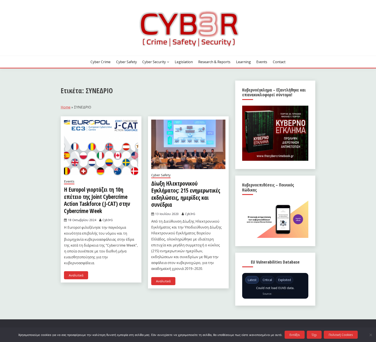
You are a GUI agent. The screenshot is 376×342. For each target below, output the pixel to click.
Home (65, 107)
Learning (243, 61)
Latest (252, 280)
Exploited (284, 280)
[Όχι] (370, 335)
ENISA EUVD (280, 294)
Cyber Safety (126, 61)
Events (261, 61)
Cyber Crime (101, 61)
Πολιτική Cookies (341, 335)
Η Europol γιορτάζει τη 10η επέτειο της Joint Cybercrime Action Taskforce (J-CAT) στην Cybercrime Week (97, 200)
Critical (267, 280)
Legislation (184, 61)
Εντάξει (294, 335)
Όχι (314, 335)
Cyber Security (154, 61)
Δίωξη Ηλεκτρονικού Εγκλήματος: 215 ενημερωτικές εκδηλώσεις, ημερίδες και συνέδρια (185, 194)
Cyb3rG (107, 220)
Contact (279, 61)
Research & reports (214, 61)
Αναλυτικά (76, 275)
